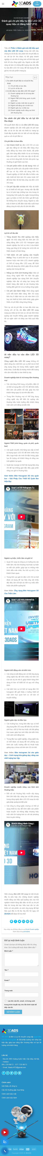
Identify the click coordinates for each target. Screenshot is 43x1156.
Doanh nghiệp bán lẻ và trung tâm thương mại (22, 94)
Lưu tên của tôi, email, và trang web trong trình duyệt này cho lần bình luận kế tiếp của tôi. (20, 1004)
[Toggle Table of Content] (33, 77)
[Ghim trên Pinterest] (27, 921)
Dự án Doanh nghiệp (21, 18)
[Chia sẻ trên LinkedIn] (31, 921)
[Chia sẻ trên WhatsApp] (11, 921)
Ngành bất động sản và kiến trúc (22, 105)
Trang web (8, 990)
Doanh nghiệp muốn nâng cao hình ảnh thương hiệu (23, 111)
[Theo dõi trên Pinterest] (19, 1073)
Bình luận (8, 951)
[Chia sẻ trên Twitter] (19, 921)
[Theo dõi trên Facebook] (4, 1073)
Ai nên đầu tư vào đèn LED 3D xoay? (21, 91)
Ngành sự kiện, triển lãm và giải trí (22, 103)
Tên (6, 970)
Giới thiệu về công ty (9, 1086)
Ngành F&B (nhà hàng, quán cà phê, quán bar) (23, 99)
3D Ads (34, 30)
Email (7, 980)
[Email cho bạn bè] (23, 921)
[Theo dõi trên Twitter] (11, 1073)
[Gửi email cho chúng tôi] (15, 1073)
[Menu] (3, 4)
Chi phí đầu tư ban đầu (18, 86)
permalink (26, 932)
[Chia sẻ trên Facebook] (15, 921)
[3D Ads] (21, 4)
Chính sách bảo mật (9, 1094)
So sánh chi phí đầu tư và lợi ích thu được (20, 82)
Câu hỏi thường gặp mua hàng (13, 1090)
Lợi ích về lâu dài (16, 88)
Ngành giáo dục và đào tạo (20, 108)
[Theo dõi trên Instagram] (7, 1073)
